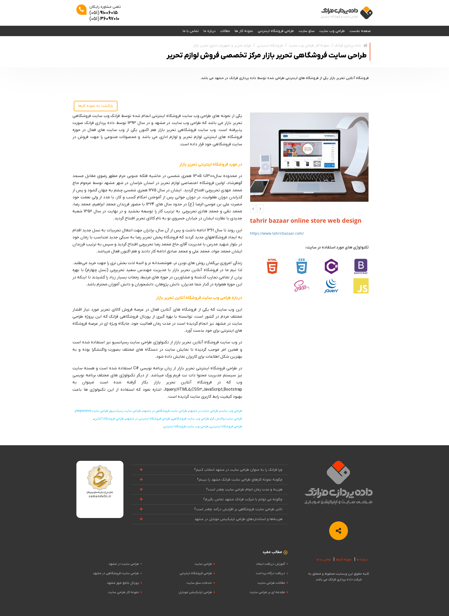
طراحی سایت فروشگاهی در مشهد (165, 411)
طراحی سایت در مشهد (203, 411)
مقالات (225, 31)
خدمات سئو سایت (199, 583)
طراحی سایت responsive (92, 411)
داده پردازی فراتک (347, 45)
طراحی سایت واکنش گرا (226, 419)
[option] (309, 157)
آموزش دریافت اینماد (270, 564)
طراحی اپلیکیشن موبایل (195, 592)
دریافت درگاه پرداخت (270, 573)
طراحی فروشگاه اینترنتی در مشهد (148, 419)
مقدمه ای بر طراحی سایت (267, 592)
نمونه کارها (344, 559)
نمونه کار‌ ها (244, 31)
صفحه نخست (360, 31)
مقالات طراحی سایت (271, 583)
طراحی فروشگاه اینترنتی (276, 31)
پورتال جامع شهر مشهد (123, 583)
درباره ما (209, 31)
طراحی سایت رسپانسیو (125, 411)
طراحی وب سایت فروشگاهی (190, 419)
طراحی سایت (203, 564)
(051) (103, 13)
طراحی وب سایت (332, 31)
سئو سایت (307, 31)
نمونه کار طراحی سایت (123, 592)
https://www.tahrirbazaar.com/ (277, 233)
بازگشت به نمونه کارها (95, 105)
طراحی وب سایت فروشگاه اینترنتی (186, 426)
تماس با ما (191, 31)
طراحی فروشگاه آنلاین (109, 419)
